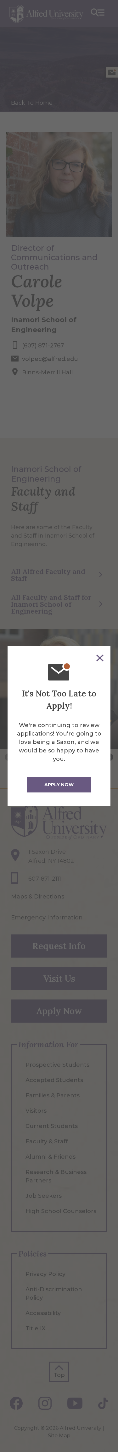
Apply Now (59, 784)
